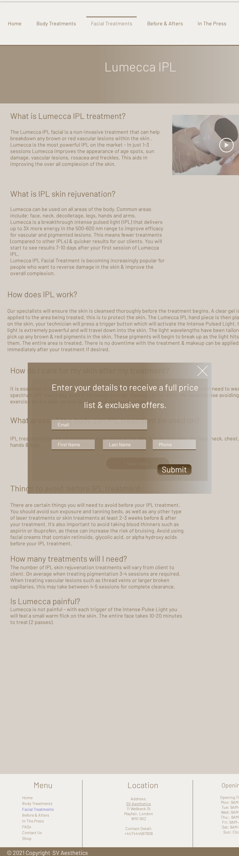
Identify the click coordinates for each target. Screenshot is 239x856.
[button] (202, 371)
